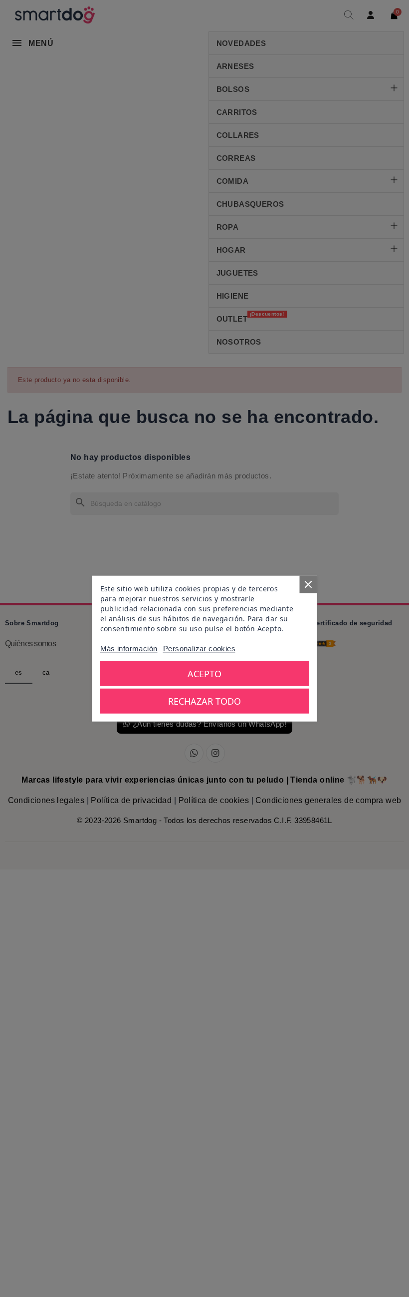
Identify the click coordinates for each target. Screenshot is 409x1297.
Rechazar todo (204, 701)
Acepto (204, 674)
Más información (129, 648)
